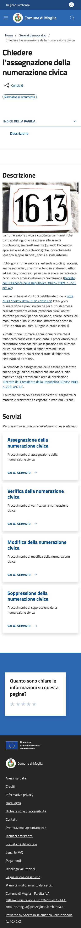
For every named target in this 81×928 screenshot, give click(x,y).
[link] (23, 473)
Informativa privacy (19, 794)
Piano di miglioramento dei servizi (29, 885)
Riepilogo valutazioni (20, 868)
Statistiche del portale (21, 844)
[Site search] (72, 17)
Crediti (10, 786)
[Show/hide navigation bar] (6, 17)
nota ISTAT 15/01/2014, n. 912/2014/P (37, 299)
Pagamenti (13, 860)
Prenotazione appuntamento (26, 827)
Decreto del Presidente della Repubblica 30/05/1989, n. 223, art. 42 (39, 283)
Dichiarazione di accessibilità (26, 811)
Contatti (11, 819)
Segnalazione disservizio (23, 877)
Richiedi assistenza (19, 835)
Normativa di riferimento (19, 96)
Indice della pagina (19, 121)
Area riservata (16, 778)
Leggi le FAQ (14, 852)
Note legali (13, 802)
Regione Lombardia (18, 5)
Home (9, 35)
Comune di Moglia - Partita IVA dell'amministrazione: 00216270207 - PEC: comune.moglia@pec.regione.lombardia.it (36, 900)
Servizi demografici (33, 35)
